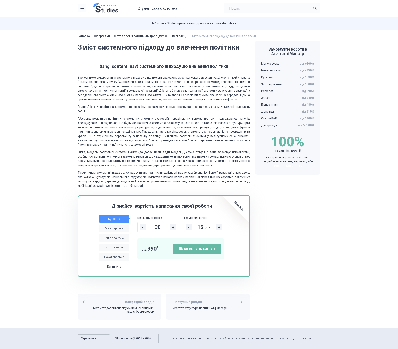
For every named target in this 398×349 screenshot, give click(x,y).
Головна (84, 36)
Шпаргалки (102, 36)
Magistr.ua (228, 23)
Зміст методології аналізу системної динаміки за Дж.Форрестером (123, 309)
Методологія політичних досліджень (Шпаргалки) (150, 36)
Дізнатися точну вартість (197, 248)
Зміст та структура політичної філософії (200, 308)
